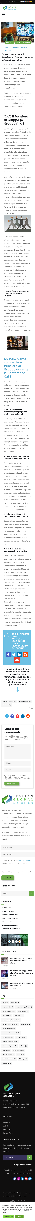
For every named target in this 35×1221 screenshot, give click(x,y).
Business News (7, 911)
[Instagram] (10, 2)
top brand (7, 1063)
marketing (25, 1024)
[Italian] (27, 1)
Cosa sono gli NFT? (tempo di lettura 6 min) (21, 984)
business (15, 1003)
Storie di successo (9, 1059)
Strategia (23, 1059)
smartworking (7, 705)
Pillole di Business (8, 925)
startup (20, 1054)
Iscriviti (7, 878)
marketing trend (9, 1029)
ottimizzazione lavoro (9, 701)
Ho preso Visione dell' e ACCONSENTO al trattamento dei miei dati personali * (17, 864)
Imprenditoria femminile (11, 1020)
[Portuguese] (29, 1)
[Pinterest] (17, 716)
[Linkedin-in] (7, 2)
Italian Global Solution (19, 48)
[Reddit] (28, 716)
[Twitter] (15, 2)
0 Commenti (7, 50)
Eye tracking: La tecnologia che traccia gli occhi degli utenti (21, 960)
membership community (11, 1033)
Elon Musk (7, 1016)
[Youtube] (12, 2)
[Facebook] (12, 716)
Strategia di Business (9, 929)
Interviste (5, 922)
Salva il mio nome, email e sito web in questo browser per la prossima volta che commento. (17, 777)
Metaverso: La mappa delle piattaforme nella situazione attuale (21, 973)
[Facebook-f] (4, 2)
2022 (5, 1003)
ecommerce (23, 1011)
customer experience (24, 1007)
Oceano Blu (21, 1037)
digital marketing (9, 1011)
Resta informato (11, 1139)
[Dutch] (21, 1)
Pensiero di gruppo (25, 701)
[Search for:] (17, 893)
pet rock (23, 1046)
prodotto (6, 1050)
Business (9, 42)
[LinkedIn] (23, 716)
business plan (8, 1007)
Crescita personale (9, 915)
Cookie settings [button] (8, 1216)
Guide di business (23, 42)
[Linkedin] (22, 1178)
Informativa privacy (24, 860)
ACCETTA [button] (19, 1216)
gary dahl (18, 1016)
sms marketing (8, 1054)
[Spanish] (31, 1)
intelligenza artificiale (10, 1024)
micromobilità (8, 1037)
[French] (25, 1)
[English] (23, 1)
